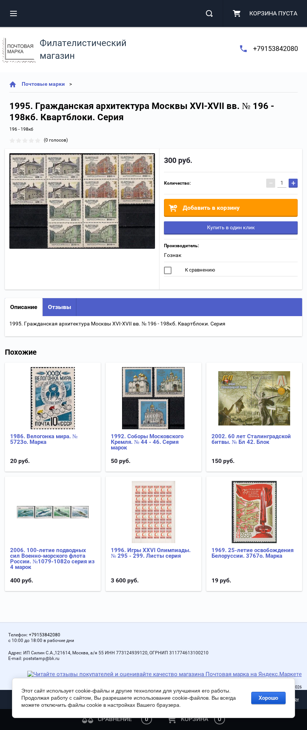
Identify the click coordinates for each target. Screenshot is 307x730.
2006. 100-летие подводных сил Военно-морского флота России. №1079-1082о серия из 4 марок (52, 558)
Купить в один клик (231, 227)
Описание (23, 307)
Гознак (173, 255)
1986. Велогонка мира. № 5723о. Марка (43, 439)
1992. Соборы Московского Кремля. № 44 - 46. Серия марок (147, 442)
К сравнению (199, 270)
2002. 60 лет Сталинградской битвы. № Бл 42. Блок (251, 439)
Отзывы (59, 307)
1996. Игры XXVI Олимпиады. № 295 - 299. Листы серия (151, 553)
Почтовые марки (43, 84)
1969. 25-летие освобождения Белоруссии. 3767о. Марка (253, 553)
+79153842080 (275, 48)
